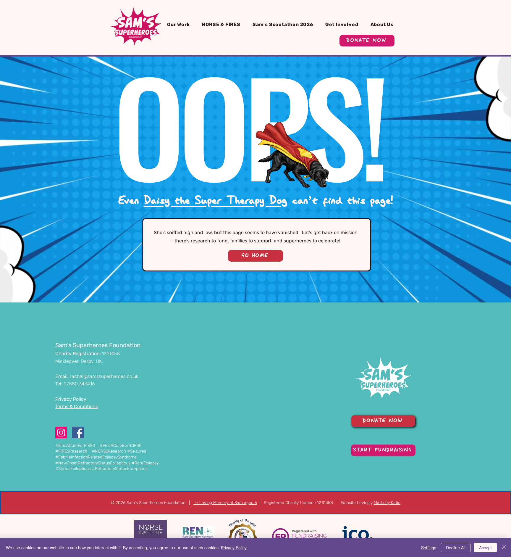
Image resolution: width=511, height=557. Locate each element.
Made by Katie (387, 502)
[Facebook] (78, 432)
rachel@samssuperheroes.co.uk (104, 376)
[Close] (503, 547)
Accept (485, 547)
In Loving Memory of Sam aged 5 (225, 502)
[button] (180, 24)
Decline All (455, 547)
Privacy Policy (234, 547)
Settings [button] (428, 547)
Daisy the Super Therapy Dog (215, 200)
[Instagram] (61, 432)
